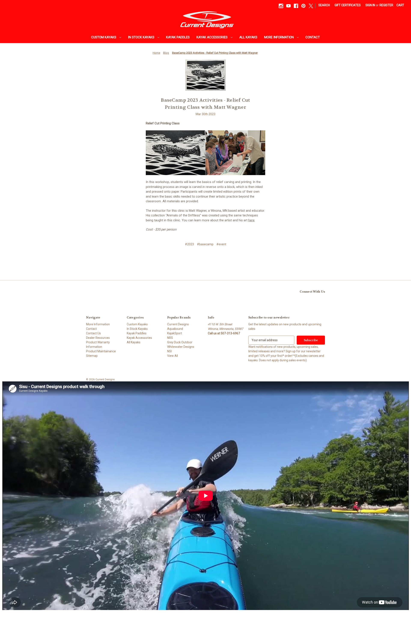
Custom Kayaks (104, 37)
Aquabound (175, 328)
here (251, 220)
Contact (312, 37)
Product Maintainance (101, 351)
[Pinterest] (303, 6)
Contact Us (93, 333)
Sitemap (92, 355)
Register (386, 5)
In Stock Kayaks (141, 37)
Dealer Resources (98, 337)
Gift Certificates (348, 5)
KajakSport (174, 333)
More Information (279, 37)
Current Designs (178, 324)
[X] (311, 6)
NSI (169, 351)
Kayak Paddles (178, 37)
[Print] (205, 257)
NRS (170, 337)
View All (172, 355)
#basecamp (205, 244)
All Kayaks (248, 37)
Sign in (370, 5)
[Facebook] (296, 6)
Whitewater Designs (180, 346)
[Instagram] (281, 6)
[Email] (198, 257)
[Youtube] (288, 6)
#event (221, 244)
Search (324, 5)
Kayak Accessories (212, 37)
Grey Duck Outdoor (179, 342)
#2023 (189, 244)
